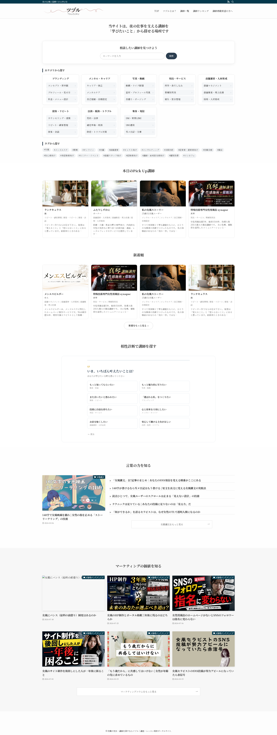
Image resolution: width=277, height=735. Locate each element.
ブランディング (60, 78)
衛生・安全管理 (178, 99)
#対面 (101, 149)
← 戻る (91, 434)
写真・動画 (138, 78)
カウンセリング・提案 (62, 118)
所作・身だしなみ (178, 85)
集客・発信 (138, 111)
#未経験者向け (67, 155)
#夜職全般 (207, 149)
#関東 (75, 149)
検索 (171, 56)
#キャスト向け (130, 149)
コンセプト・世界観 (62, 85)
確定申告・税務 (100, 125)
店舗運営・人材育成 (216, 78)
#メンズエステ (61, 149)
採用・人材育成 (217, 99)
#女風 (46, 149)
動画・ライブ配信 (139, 85)
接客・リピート (60, 111)
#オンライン (88, 149)
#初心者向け (49, 155)
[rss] (228, 2)
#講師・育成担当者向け (153, 155)
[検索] (233, 2)
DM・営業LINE (139, 118)
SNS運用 (139, 125)
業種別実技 (178, 92)
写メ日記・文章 (139, 131)
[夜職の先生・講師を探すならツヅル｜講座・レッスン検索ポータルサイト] (73, 11)
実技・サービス (177, 78)
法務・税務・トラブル (100, 111)
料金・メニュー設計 (62, 99)
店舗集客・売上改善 (217, 92)
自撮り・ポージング (139, 99)
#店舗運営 (113, 149)
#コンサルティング (150, 149)
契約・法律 (100, 118)
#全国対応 (168, 149)
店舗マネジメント (217, 85)
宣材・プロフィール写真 (139, 92)
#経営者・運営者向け (188, 149)
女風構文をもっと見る (172, 524)
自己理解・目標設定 (100, 99)
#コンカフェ (189, 155)
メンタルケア (100, 92)
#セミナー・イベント (89, 155)
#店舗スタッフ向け (112, 155)
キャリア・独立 (100, 85)
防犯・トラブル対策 (100, 131)
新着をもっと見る (138, 325)
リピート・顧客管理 (62, 125)
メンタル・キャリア (99, 78)
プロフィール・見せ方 (62, 92)
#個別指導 (174, 155)
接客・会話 (62, 131)
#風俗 (219, 149)
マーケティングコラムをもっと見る (138, 691)
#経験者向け (132, 155)
